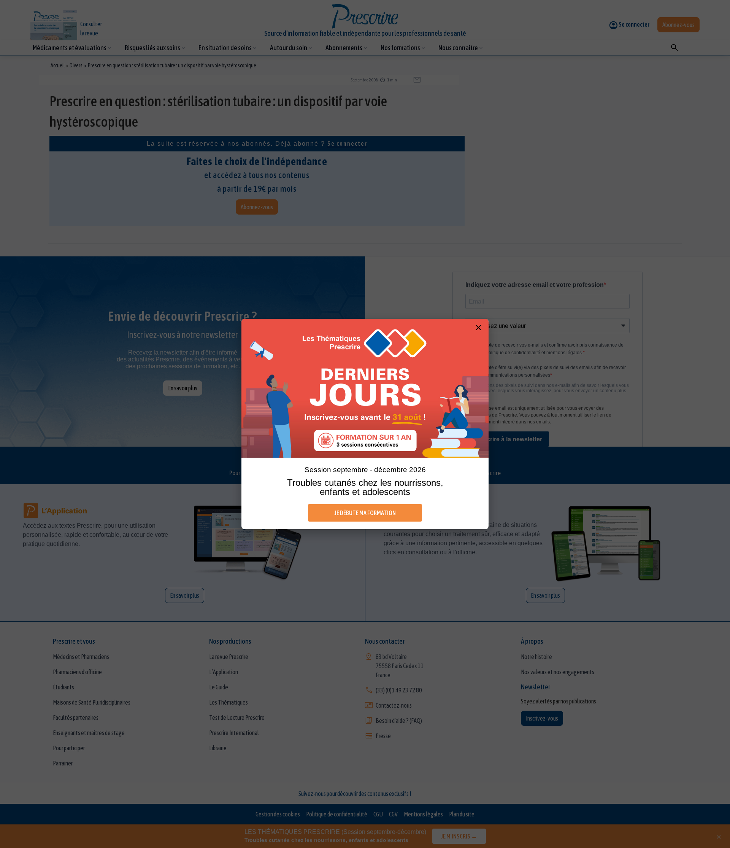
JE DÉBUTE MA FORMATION (365, 512)
